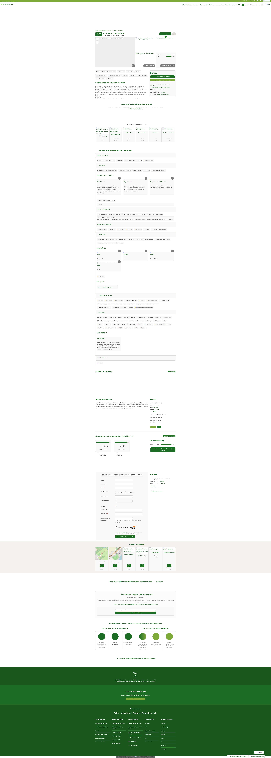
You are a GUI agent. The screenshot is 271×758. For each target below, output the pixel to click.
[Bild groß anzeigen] (109, 179)
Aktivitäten (101, 312)
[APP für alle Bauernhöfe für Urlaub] (268, 4)
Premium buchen (117, 732)
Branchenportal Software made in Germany (125, 756)
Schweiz (154, 411)
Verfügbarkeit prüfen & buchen (163, 80)
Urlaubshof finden (187, 4)
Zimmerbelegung (105, 500)
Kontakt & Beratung (116, 743)
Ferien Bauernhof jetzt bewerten (163, 449)
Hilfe (254, 0)
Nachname (103, 484)
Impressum (147, 723)
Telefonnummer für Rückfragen (105, 519)
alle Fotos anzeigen (149, 65)
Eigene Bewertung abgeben (169, 436)
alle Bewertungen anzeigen (168, 65)
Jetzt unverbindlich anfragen (135, 108)
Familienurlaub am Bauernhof (134, 723)
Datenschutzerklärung (122, 532)
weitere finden (115, 644)
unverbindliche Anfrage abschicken (125, 537)
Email (102, 487)
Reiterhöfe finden (132, 741)
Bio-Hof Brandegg (102, 136)
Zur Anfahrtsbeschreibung (156, 487)
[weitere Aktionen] (174, 33)
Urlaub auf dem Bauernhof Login (246, 0)
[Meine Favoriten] (243, 5)
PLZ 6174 (158, 405)
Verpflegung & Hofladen (104, 224)
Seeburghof (155, 132)
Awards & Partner (102, 358)
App (233, 4)
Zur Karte (153, 485)
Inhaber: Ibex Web (149, 741)
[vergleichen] (97, 42)
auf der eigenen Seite (156, 644)
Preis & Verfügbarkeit (103, 209)
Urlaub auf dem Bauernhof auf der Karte (160, 87)
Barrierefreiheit (259, 752)
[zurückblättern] (98, 52)
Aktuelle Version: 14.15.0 (149, 756)
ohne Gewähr (148, 581)
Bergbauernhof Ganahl (168, 132)
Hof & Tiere (101, 234)
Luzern (157, 409)
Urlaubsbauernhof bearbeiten (118, 723)
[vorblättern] (131, 52)
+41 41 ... (156, 89)
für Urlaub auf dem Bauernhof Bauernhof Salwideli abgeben (101, 645)
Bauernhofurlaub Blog (100, 738)
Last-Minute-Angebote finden (134, 737)
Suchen (264, 5)
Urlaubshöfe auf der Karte (101, 723)
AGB (146, 727)
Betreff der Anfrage (105, 509)
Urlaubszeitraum (105, 491)
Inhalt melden (159, 581)
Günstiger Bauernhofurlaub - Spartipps (134, 733)
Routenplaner (172, 371)
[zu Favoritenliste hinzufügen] (97, 39)
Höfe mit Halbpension (133, 745)
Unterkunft (101, 165)
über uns (97, 730)
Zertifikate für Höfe (116, 739)
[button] (115, 52)
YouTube (163, 741)
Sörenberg (155, 407)
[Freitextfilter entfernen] (262, 5)
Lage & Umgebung (102, 155)
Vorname (103, 480)
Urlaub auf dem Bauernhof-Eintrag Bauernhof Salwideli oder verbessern (142, 646)
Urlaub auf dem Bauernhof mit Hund (135, 727)
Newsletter (163, 745)
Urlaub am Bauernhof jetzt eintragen (136, 699)
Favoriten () (239, 756)
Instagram (163, 730)
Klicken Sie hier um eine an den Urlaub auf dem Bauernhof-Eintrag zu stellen (136, 604)
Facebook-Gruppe (165, 727)
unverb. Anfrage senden (165, 34)
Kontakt (159, 426)
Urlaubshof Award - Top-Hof (101, 734)
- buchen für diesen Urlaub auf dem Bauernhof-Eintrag (169, 645)
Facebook (163, 723)
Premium (172, 126)
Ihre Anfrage (104, 513)
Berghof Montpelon (115, 134)
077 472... (157, 92)
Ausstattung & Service (105, 295)
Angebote (196, 4)
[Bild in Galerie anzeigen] (145, 44)
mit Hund (103, 506)
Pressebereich (148, 734)
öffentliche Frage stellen (136, 612)
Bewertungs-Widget (116, 736)
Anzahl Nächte (104, 496)
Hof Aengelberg (129, 132)
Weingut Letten (142, 132)
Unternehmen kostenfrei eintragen (117, 727)
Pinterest (163, 734)
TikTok (162, 738)
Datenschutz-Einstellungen (101, 741)
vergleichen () (257, 756)
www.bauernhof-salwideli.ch (163, 94)
